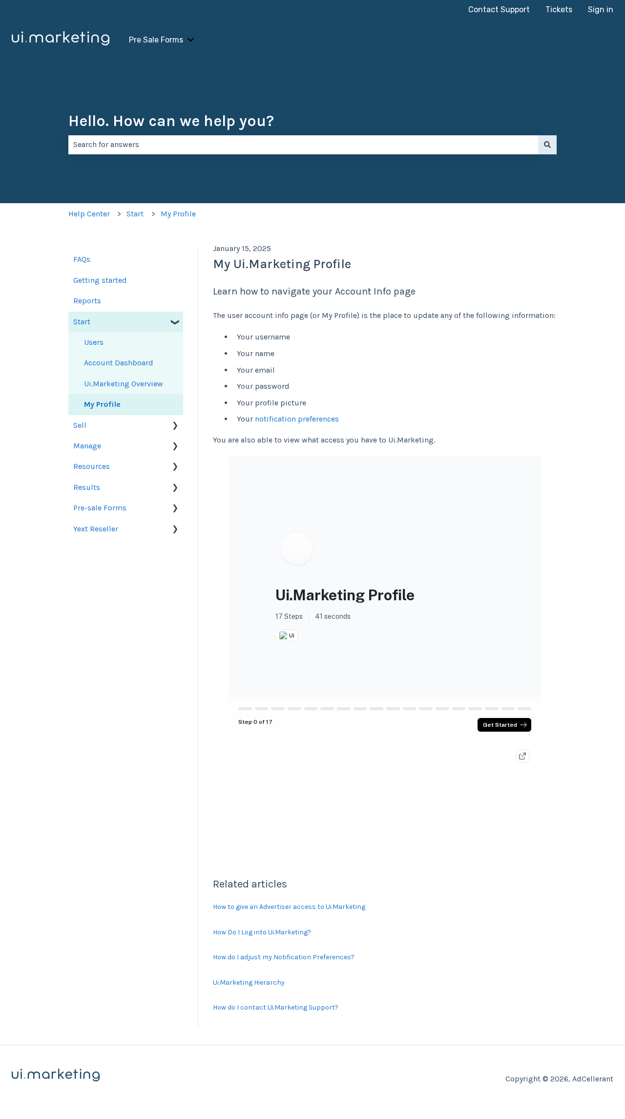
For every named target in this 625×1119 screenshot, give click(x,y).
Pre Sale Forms (156, 39)
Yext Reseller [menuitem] (95, 528)
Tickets (558, 9)
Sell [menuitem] (79, 425)
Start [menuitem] (81, 321)
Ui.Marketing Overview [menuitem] (123, 383)
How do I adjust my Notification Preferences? (283, 957)
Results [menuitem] (86, 487)
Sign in (600, 9)
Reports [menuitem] (87, 300)
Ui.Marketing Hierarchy (249, 982)
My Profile (178, 213)
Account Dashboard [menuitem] (118, 362)
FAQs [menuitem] (81, 259)
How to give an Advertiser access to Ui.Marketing (289, 907)
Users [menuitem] (94, 342)
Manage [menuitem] (87, 445)
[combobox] (303, 144)
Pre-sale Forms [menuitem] (99, 507)
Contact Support (499, 9)
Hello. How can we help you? (171, 121)
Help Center (89, 213)
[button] (175, 323)
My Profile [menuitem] (102, 404)
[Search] (547, 144)
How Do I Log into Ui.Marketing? (262, 932)
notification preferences (297, 418)
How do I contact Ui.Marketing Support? (275, 1007)
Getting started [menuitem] (100, 280)
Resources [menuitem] (91, 466)
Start (135, 213)
